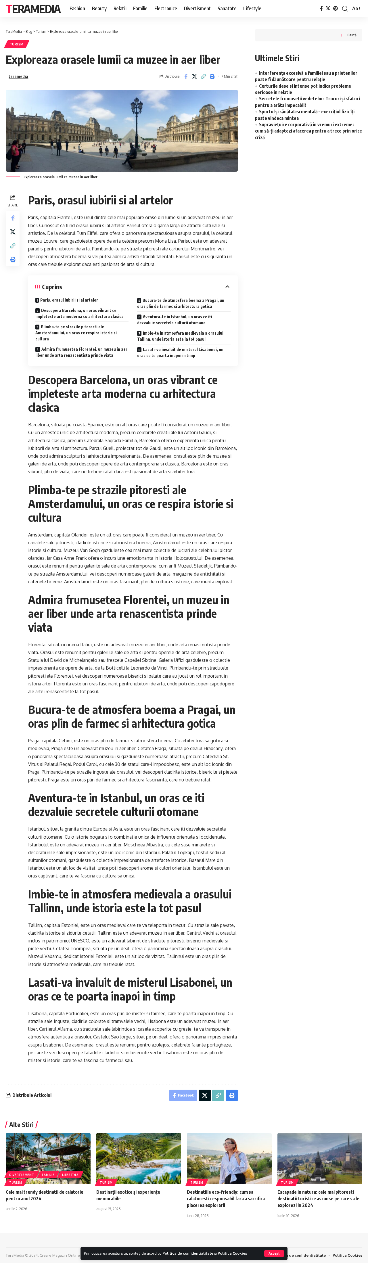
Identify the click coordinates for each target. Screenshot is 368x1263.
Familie (48, 1174)
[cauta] (345, 9)
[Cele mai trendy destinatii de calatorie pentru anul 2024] (48, 1158)
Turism (17, 44)
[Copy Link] (204, 76)
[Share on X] (195, 76)
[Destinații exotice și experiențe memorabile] (138, 1158)
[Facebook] (321, 8)
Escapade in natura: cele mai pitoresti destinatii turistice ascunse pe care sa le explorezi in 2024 (318, 1198)
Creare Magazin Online (60, 1255)
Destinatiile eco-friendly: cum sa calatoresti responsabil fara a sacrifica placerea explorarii (226, 1198)
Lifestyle (70, 1174)
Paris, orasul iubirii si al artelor (69, 300)
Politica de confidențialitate (187, 1253)
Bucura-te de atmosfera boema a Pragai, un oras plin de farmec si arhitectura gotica (180, 303)
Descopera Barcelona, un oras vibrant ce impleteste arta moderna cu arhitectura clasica (79, 313)
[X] (328, 8)
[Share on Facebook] (186, 76)
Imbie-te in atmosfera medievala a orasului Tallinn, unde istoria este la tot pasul (180, 336)
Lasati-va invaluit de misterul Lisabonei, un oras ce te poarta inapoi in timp (180, 352)
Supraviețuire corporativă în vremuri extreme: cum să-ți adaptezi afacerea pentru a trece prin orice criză (308, 131)
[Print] (212, 76)
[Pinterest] (335, 8)
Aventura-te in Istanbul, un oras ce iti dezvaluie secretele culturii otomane (174, 319)
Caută (351, 35)
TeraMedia (33, 9)
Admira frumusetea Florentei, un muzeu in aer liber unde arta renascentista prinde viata (81, 352)
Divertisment (21, 1174)
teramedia (18, 76)
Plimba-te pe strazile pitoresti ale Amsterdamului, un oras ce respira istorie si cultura (76, 332)
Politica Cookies (232, 1253)
